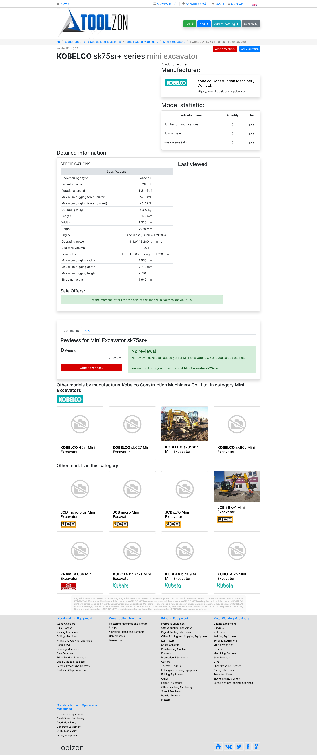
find (202, 24)
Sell (187, 24)
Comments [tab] (71, 331)
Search (249, 24)
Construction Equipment (126, 618)
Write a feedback (225, 48)
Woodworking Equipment (74, 618)
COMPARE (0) (166, 4)
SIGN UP (236, 4)
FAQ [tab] (87, 331)
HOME (64, 4)
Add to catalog (224, 24)
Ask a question (250, 48)
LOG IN (220, 4)
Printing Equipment (174, 618)
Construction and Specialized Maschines (77, 706)
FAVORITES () (196, 4)
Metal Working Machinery (231, 618)
